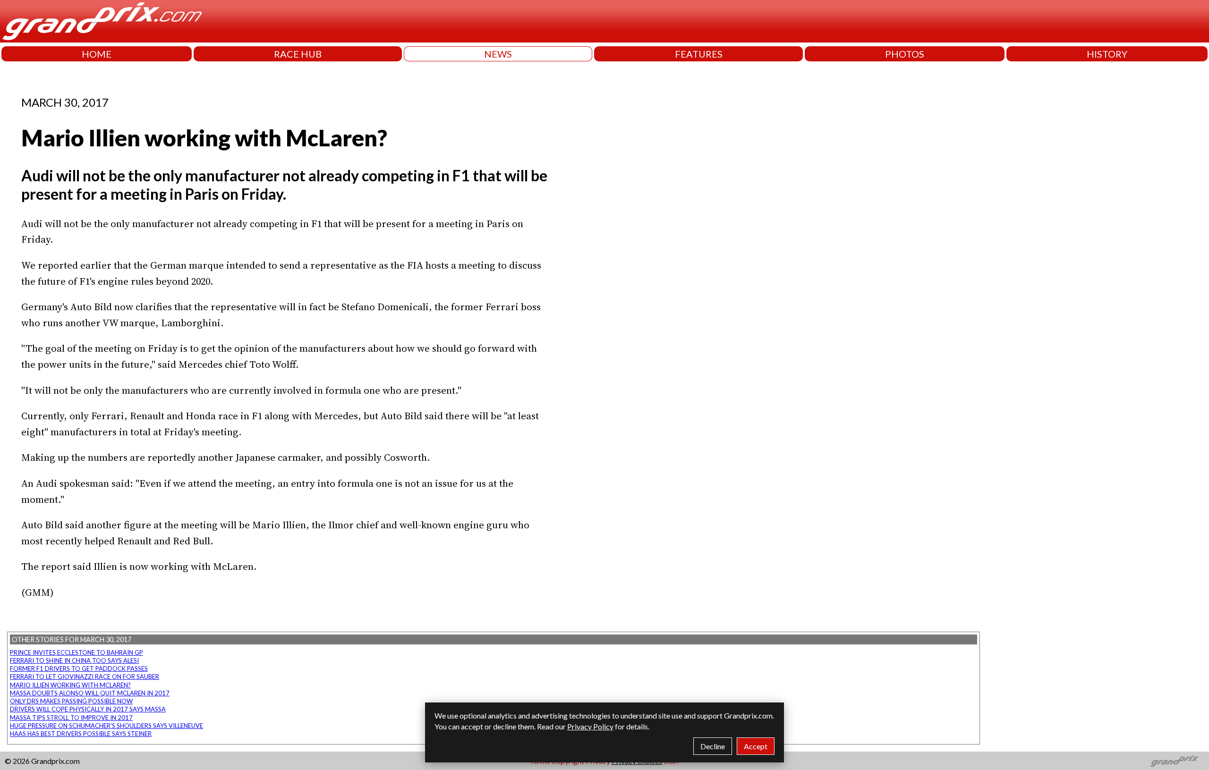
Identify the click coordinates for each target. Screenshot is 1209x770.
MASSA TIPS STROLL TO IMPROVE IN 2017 (71, 717)
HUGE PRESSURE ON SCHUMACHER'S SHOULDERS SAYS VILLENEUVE (106, 725)
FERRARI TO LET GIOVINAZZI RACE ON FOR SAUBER (84, 676)
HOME (96, 53)
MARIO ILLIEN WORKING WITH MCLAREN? (70, 685)
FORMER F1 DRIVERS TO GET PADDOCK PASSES (79, 668)
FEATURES (699, 53)
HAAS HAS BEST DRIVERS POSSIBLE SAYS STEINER (81, 733)
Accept (755, 746)
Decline (712, 746)
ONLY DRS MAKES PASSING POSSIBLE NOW (71, 701)
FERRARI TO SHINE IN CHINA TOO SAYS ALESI (74, 660)
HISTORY (1107, 53)
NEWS (498, 53)
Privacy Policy (590, 726)
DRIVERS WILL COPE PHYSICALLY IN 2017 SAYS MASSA (88, 709)
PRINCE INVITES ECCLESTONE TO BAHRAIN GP (76, 652)
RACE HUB (298, 53)
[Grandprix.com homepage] (1175, 761)
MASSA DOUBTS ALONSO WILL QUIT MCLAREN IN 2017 (90, 693)
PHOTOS (904, 53)
